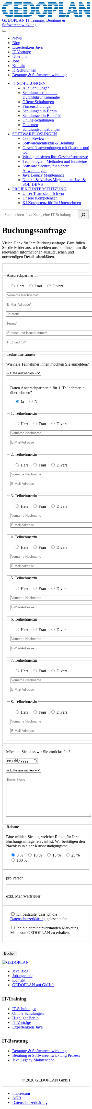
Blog (16, 43)
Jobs (15, 61)
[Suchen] (83, 214)
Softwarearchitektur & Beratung (48, 143)
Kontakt (18, 65)
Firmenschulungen (37, 106)
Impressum (21, 1093)
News (17, 38)
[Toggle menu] (4, 31)
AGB (16, 1098)
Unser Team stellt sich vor (43, 193)
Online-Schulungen (38, 120)
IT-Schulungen (24, 70)
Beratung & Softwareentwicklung (39, 75)
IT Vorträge (21, 52)
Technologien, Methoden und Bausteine (54, 161)
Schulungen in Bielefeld (41, 115)
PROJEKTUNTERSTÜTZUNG (39, 189)
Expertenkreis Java (27, 47)
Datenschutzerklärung (27, 919)
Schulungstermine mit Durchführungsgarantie (41, 94)
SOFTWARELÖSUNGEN (34, 134)
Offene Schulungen (38, 102)
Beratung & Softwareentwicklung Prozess (46, 1055)
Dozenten (30, 125)
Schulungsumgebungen (41, 129)
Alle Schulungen (36, 88)
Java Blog (20, 971)
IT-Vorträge (21, 1022)
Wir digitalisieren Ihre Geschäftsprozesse (55, 157)
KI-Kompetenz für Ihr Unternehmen (51, 203)
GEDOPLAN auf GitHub (33, 985)
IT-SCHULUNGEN (29, 83)
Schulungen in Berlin (39, 111)
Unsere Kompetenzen (39, 198)
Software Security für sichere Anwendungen (45, 168)
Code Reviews (34, 138)
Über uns (19, 56)
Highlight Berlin (25, 1018)
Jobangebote (22, 975)
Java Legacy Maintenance (43, 175)
